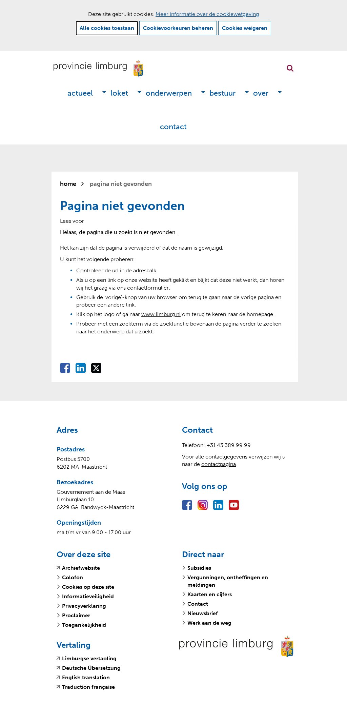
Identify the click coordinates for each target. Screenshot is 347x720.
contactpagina (218, 464)
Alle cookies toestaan (107, 28)
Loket (119, 93)
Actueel (80, 93)
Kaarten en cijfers (209, 594)
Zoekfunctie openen (290, 68)
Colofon (72, 577)
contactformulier (148, 288)
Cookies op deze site (88, 587)
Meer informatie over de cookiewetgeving (207, 14)
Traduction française (88, 687)
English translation (86, 677)
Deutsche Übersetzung (91, 668)
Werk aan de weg (209, 623)
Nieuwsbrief (202, 613)
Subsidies (199, 568)
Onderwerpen (169, 93)
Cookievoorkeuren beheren (178, 28)
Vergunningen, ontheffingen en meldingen (227, 581)
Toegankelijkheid (84, 625)
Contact (173, 126)
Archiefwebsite (81, 568)
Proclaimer (76, 615)
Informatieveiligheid (88, 596)
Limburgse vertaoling (89, 658)
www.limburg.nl (161, 314)
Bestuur (222, 93)
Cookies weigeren (244, 28)
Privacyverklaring (84, 606)
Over (260, 93)
